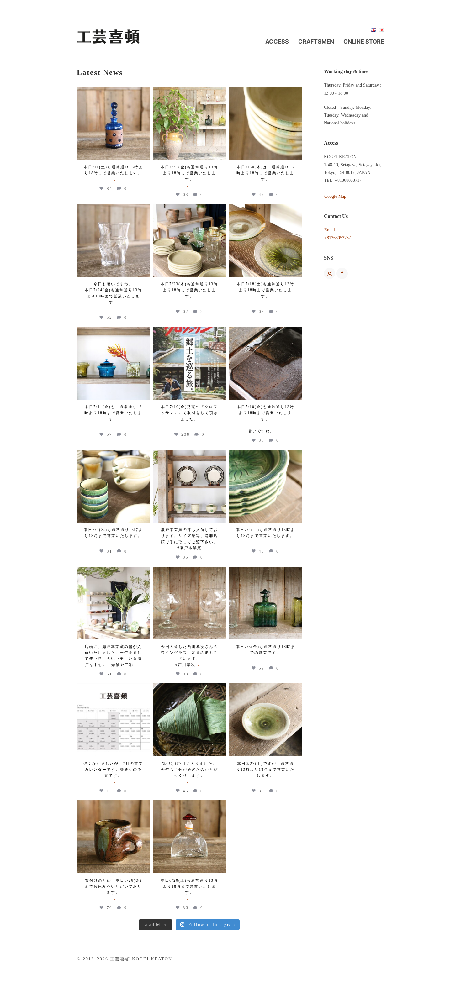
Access (277, 41)
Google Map (335, 196)
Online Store (363, 41)
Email (329, 230)
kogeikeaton (113, 93)
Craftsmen (316, 41)
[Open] (113, 123)
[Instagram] (144, 154)
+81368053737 (337, 237)
